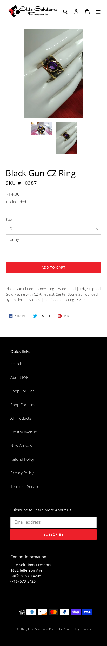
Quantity (12, 239)
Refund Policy (22, 459)
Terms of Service (24, 486)
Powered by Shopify (77, 629)
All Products (20, 418)
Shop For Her (22, 390)
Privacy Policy (22, 472)
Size (9, 219)
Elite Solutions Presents (45, 629)
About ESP (19, 377)
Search (16, 363)
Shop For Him (22, 404)
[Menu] (98, 11)
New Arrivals (21, 445)
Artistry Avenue (23, 431)
